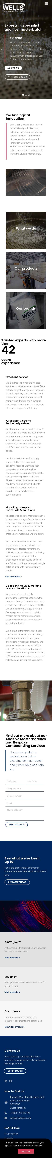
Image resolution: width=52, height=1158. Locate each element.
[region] (26, 49)
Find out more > (26, 238)
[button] (46, 4)
